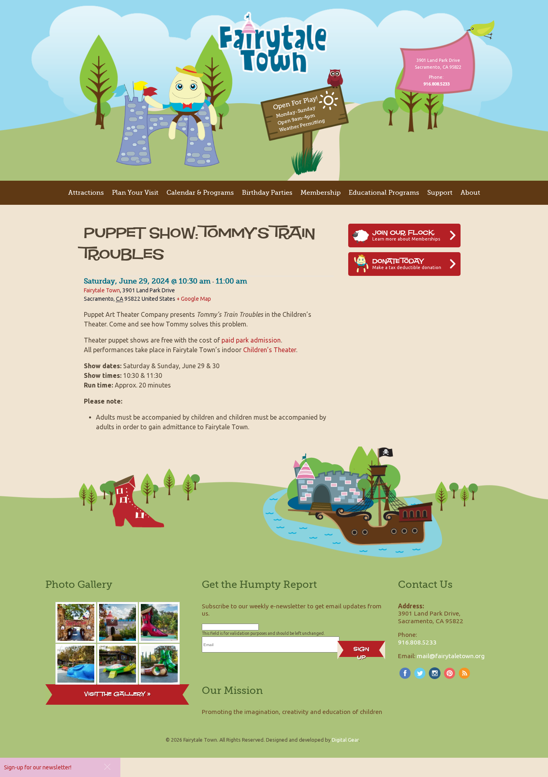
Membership (320, 192)
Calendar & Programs (200, 192)
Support (440, 192)
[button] (107, 767)
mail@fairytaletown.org (451, 655)
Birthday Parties (267, 192)
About (470, 192)
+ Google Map (194, 299)
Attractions (86, 192)
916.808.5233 (417, 642)
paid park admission (251, 340)
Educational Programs (384, 192)
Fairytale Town (102, 290)
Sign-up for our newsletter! (37, 767)
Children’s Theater (269, 349)
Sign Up (361, 651)
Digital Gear (345, 739)
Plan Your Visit (135, 192)
